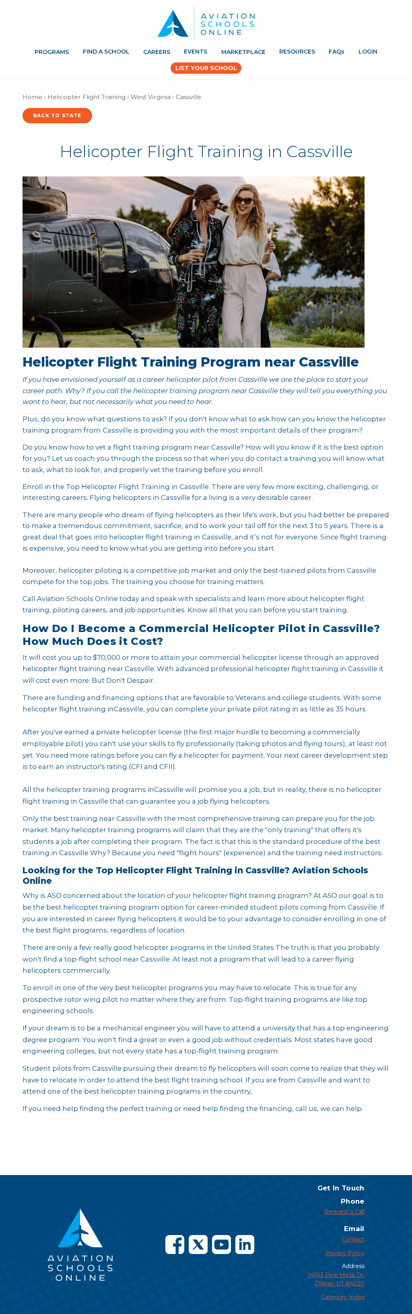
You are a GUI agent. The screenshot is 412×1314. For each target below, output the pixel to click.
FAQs (336, 51)
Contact (353, 1239)
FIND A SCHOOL (106, 51)
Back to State (57, 115)
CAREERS (156, 52)
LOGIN (367, 51)
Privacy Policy (345, 1253)
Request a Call (344, 1211)
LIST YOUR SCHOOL (206, 68)
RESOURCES (297, 51)
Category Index (343, 1297)
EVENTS (195, 51)
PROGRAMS (52, 52)
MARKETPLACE (243, 52)
